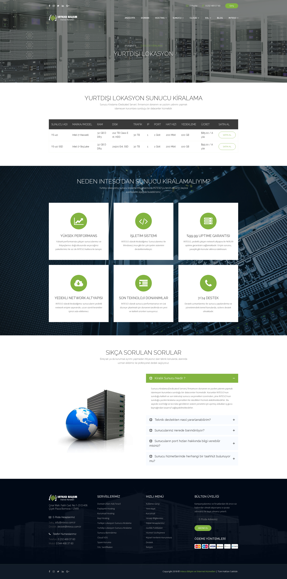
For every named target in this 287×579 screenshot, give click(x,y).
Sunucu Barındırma (106, 532)
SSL (207, 18)
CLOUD (193, 18)
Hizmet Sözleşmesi (155, 532)
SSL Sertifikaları (105, 547)
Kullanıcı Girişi (153, 503)
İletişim (149, 547)
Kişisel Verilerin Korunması (159, 537)
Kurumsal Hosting (105, 513)
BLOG (220, 18)
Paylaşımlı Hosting (106, 508)
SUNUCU (177, 18)
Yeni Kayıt (150, 508)
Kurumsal (150, 513)
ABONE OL (203, 528)
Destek (149, 542)
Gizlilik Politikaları (154, 527)
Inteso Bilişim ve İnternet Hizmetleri (198, 571)
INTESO (232, 18)
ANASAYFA (130, 18)
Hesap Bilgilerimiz (154, 518)
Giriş (232, 5)
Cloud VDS (102, 537)
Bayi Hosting (103, 518)
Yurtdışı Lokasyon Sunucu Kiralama (114, 527)
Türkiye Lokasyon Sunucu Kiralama (114, 522)
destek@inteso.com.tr (69, 526)
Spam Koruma (104, 542)
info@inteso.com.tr (65, 522)
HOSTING (160, 18)
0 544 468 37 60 (64, 543)
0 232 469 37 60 (66, 539)
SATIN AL (227, 135)
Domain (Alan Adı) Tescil (109, 503)
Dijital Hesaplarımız (155, 522)
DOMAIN (145, 18)
